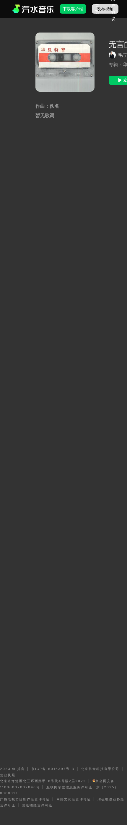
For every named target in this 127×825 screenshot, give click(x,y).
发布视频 (105, 8)
